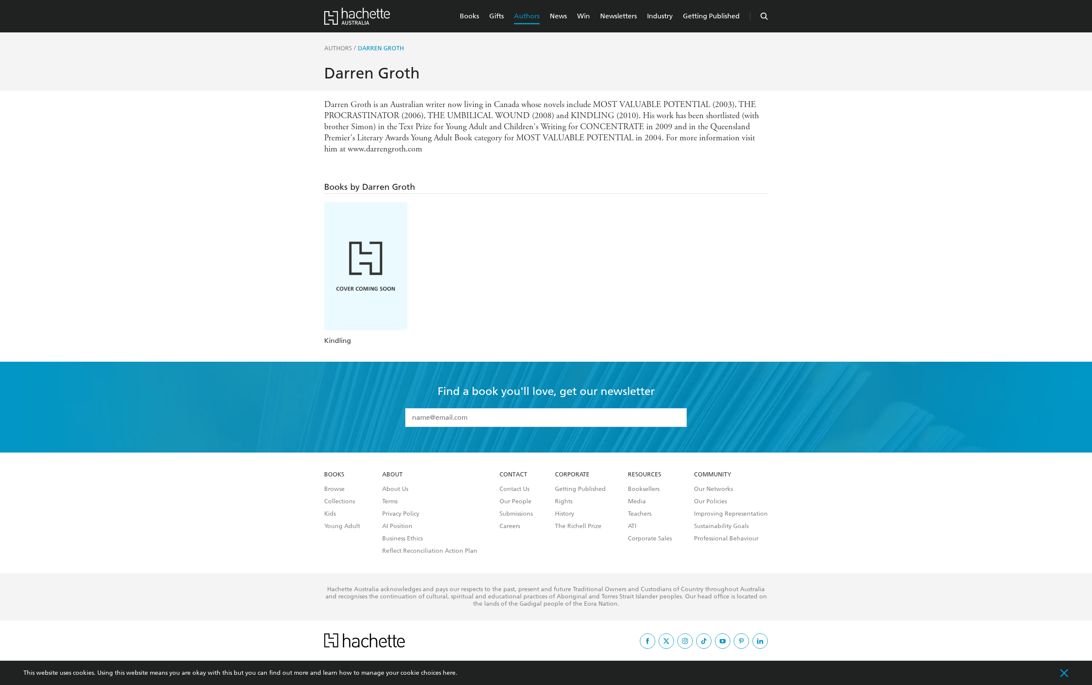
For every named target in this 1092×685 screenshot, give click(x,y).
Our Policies (710, 502)
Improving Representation (731, 514)
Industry (660, 16)
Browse (334, 489)
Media (637, 502)
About (392, 475)
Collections (339, 502)
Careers (510, 526)
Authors (527, 16)
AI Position (397, 526)
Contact (513, 475)
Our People (515, 502)
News (558, 16)
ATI (632, 526)
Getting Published (711, 16)
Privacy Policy (400, 514)
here (449, 672)
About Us (395, 489)
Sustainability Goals (721, 526)
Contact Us (514, 489)
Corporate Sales (650, 539)
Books (469, 16)
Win (583, 16)
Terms (390, 502)
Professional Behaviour (726, 539)
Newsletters (618, 16)
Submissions (516, 514)
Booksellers (643, 489)
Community (712, 475)
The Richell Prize (578, 526)
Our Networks (713, 489)
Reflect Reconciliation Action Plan (429, 551)
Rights (563, 502)
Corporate (572, 475)
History (564, 514)
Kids (330, 514)
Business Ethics (402, 539)
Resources (644, 475)
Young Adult (342, 526)
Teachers (639, 514)
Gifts (496, 16)
